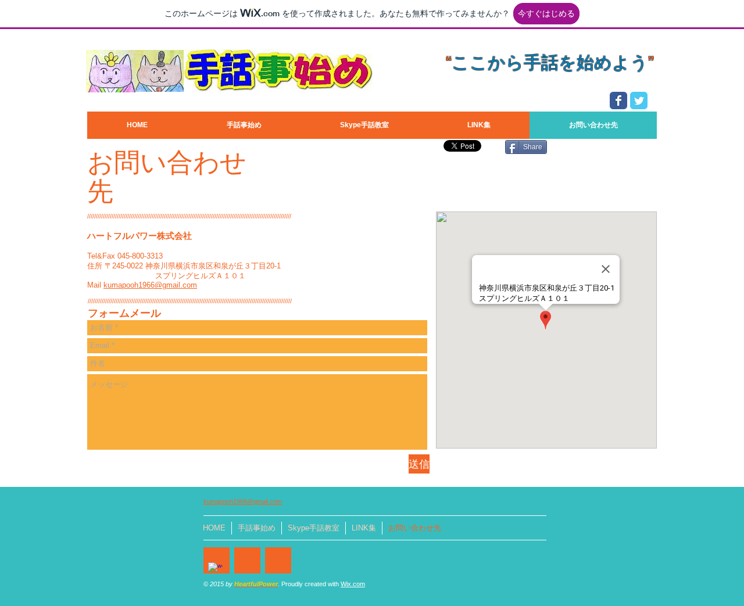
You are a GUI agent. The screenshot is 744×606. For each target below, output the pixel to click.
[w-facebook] (215, 569)
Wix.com (353, 583)
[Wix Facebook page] (618, 100)
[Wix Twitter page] (639, 100)
